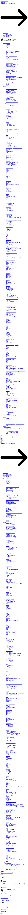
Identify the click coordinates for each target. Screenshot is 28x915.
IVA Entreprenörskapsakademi (12, 102)
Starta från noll (9, 98)
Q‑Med (7, 332)
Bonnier (7, 156)
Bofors (7, 153)
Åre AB (7, 413)
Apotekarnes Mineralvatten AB (12, 133)
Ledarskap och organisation (11, 71)
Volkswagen (8, 405)
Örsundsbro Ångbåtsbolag (11, 415)
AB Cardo (8, 106)
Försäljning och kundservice (11, 56)
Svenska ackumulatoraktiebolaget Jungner (14, 368)
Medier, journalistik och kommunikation (14, 77)
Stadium (7, 362)
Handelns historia (9, 96)
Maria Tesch (8, 276)
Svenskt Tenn (8, 379)
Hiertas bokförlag (9, 227)
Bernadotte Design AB (10, 146)
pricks (7, 326)
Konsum (7, 256)
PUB (7, 329)
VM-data (7, 402)
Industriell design (9, 63)
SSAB (7, 361)
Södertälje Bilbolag (10, 384)
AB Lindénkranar (9, 113)
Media (4, 417)
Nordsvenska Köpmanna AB (12, 299)
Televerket (8, 385)
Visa (7, 404)
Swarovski (8, 380)
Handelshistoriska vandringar (12, 431)
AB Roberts (8, 116)
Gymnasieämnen (6, 43)
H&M (7, 234)
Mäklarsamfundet (9, 288)
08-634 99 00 (3, 893)
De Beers (8, 178)
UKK (7, 394)
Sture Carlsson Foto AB (11, 366)
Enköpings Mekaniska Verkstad (12, 184)
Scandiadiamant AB (10, 342)
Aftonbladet (8, 124)
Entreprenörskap (9, 50)
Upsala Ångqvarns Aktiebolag (12, 398)
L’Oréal (7, 267)
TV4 (7, 392)
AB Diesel (8, 109)
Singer (7, 352)
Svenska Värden (9, 376)
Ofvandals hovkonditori (10, 307)
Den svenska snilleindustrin (11, 89)
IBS (6, 236)
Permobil (7, 319)
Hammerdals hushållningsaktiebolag (13, 220)
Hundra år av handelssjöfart (11, 430)
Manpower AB (9, 274)
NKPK (7, 294)
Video (7, 419)
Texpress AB (8, 387)
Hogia (7, 228)
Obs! (7, 303)
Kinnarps (8, 254)
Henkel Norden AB (10, 225)
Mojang (7, 284)
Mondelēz (8, 286)
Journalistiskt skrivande (10, 69)
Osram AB (8, 313)
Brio (7, 158)
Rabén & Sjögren (9, 314)
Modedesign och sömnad (11, 76)
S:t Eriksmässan (9, 365)
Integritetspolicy (4, 911)
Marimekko (8, 277)
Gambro (7, 201)
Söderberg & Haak (9, 382)
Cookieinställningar (5, 907)
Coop (7, 175)
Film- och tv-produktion (11, 52)
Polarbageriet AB (9, 322)
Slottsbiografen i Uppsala (11, 356)
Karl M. (7, 251)
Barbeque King (9, 144)
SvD (7, 378)
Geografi (7, 57)
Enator (7, 183)
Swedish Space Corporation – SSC (13, 381)
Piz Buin (7, 321)
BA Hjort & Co (9, 143)
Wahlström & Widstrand (11, 407)
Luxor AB (8, 269)
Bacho (7, 141)
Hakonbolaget (9, 218)
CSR (7, 177)
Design (7, 47)
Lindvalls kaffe (9, 264)
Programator (8, 328)
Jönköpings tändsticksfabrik (11, 247)
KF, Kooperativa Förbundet (11, 253)
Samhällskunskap (9, 82)
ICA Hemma (8, 240)
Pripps (7, 327)
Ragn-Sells (8, 333)
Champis (7, 169)
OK (6, 308)
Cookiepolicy (3, 909)
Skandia (7, 353)
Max (7, 281)
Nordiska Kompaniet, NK (11, 295)
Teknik (7, 85)
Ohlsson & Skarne (9, 306)
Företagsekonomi (9, 54)
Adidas (7, 122)
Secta (7, 349)
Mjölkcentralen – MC (10, 283)
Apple (7, 132)
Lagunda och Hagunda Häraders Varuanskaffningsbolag (12, 259)
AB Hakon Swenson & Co (11, 111)
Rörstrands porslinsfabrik (11, 316)
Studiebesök (5, 33)
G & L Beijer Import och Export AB (13, 217)
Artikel (7, 418)
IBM (7, 235)
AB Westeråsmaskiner (10, 119)
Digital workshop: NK (10, 97)
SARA (7, 340)
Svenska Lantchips (9, 373)
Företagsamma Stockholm (11, 100)
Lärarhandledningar (7, 427)
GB (6, 202)
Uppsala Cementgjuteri (10, 396)
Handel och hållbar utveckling (12, 59)
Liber (7, 261)
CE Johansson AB (9, 168)
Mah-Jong (8, 273)
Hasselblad (8, 223)
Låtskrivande (8, 73)
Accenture (8, 120)
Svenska (7, 84)
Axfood (7, 139)
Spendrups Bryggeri (10, 359)
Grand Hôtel (8, 208)
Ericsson (7, 187)
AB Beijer (8, 104)
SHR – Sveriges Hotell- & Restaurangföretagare (16, 350)
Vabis (7, 399)
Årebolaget (8, 414)
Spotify (7, 360)
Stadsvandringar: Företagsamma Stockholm (15, 424)
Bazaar (7, 150)
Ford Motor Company (10, 196)
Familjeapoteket (9, 191)
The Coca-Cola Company (11, 388)
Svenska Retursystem (10, 374)
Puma (7, 330)
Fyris (7, 198)
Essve (7, 189)
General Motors (9, 204)
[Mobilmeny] (1, 441)
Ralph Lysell (8, 315)
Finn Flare (8, 195)
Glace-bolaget (8, 207)
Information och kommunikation (12, 64)
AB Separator (8, 117)
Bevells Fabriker (9, 151)
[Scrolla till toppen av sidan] (1, 913)
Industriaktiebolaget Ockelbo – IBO (13, 242)
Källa (7, 420)
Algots (7, 126)
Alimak (7, 128)
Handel (7, 58)
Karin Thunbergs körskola (11, 250)
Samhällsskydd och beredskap (12, 432)
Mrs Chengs (8, 287)
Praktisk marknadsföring (11, 79)
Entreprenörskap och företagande (12, 51)
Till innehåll (3, 2)
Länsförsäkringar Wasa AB (11, 271)
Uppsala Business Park (10, 395)
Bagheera (8, 142)
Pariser (7, 317)
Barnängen (8, 149)
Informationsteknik (9, 65)
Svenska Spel (8, 375)
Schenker (8, 347)
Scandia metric (9, 343)
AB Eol (7, 110)
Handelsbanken (9, 221)
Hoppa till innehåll (4, 1)
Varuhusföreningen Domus (11, 400)
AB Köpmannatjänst (10, 112)
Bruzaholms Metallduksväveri (12, 162)
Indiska (7, 241)
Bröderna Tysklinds (10, 163)
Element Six (8, 181)
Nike (7, 292)
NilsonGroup (8, 293)
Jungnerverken (9, 245)
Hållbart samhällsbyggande (11, 61)
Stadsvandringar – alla (10, 422)
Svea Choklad (9, 367)
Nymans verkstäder (10, 301)
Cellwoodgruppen (9, 166)
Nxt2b (7, 302)
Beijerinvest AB (9, 145)
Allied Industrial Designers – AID (13, 129)
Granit (7, 209)
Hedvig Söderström (10, 224)
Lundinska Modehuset (10, 268)
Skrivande (8, 83)
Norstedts (8, 300)
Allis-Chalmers (9, 130)
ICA (7, 237)
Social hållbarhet (9, 93)
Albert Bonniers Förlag (10, 125)
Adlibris (7, 123)
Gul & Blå (8, 212)
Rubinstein (8, 334)
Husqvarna (8, 230)
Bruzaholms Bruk (9, 159)
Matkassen (8, 280)
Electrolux (8, 182)
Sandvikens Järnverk (10, 339)
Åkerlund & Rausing (10, 412)
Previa (7, 323)
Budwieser (8, 161)
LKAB (7, 266)
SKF (7, 354)
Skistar (7, 355)
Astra (7, 136)
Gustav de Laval (9, 215)
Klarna (7, 255)
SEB (7, 348)
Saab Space (8, 336)
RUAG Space (9, 335)
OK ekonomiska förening (11, 309)
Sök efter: (2, 435)
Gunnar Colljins (9, 214)
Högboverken (8, 233)
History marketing (9, 94)
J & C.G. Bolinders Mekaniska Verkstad (14, 248)
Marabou (7, 279)
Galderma (8, 199)
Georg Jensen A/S (9, 205)
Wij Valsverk (8, 408)
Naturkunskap (9, 78)
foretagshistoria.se (6, 36)
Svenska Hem (8, 372)
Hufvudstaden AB (9, 229)
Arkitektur (8, 44)
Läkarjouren (8, 270)
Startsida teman (9, 87)
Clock (7, 174)
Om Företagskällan (7, 34)
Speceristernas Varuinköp (11, 358)
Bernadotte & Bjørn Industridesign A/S (14, 148)
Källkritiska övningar (10, 90)
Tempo (7, 386)
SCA (7, 341)
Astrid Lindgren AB (10, 137)
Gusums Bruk (8, 216)
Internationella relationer (11, 67)
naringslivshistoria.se (7, 35)
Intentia (7, 243)
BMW (7, 152)
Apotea (7, 131)
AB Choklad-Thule (10, 107)
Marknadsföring (9, 74)
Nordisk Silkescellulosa (10, 296)
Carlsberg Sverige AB (10, 164)
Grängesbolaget (9, 211)
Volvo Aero (8, 406)
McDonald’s (8, 282)
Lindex (7, 263)
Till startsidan (3, 887)
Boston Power (9, 157)
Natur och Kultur (9, 290)
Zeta (7, 411)
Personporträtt (8, 421)
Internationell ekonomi (10, 66)
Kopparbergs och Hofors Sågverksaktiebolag (15, 257)
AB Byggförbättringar (10, 105)
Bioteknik (8, 46)
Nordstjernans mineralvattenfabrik (13, 297)
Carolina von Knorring (10, 165)
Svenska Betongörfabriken (11, 369)
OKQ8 (7, 310)
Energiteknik (8, 48)
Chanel (7, 170)
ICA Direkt (8, 238)
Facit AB (7, 190)
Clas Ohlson (8, 172)
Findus (7, 194)
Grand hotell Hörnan (10, 210)
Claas (7, 171)
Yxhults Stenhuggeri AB (11, 409)
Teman (4, 86)
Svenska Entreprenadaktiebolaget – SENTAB (15, 371)
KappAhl (8, 249)
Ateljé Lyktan (8, 138)
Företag (4, 103)
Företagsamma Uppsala (10, 99)
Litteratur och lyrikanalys (11, 92)
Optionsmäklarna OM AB (11, 312)
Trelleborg (8, 391)
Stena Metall (8, 363)
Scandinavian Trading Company (12, 345)
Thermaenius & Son (10, 389)
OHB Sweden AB (9, 304)
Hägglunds (8, 231)
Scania (7, 346)
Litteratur (8, 72)
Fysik (7, 53)
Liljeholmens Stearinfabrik (11, 262)
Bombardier (8, 155)
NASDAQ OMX (9, 289)
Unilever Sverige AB (10, 393)
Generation (9, 904)
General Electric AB (10, 203)
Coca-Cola (8, 176)
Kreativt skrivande (9, 70)
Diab (7, 179)
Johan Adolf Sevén (10, 244)
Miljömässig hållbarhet (10, 91)
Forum (7, 197)
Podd (7, 425)
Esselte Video (8, 188)
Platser (4, 426)
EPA (7, 185)
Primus (7, 325)
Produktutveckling (9, 80)
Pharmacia (8, 320)
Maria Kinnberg (9, 275)
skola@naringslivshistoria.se (6, 895)
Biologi (7, 45)
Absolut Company (9, 118)
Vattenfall (8, 401)
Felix (7, 192)
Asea (7, 135)
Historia (7, 60)
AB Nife (7, 115)
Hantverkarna (8, 222)
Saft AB (7, 338)
